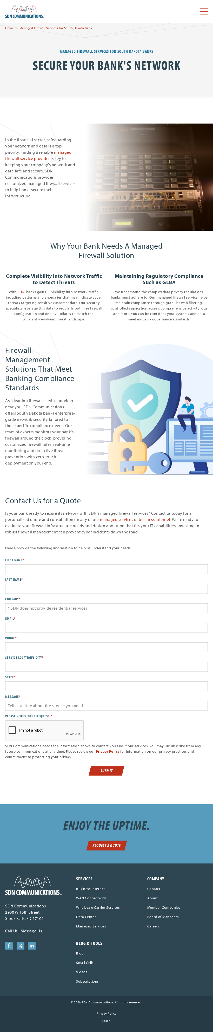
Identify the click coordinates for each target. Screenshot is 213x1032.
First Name (14, 560)
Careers (153, 926)
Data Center (86, 916)
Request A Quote (106, 845)
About (152, 898)
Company (13, 599)
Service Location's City (24, 657)
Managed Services (91, 926)
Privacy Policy (107, 751)
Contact (154, 888)
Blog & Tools (89, 943)
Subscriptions (87, 981)
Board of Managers (163, 916)
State (10, 677)
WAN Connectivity (91, 898)
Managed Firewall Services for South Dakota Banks (56, 28)
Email (10, 618)
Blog (80, 953)
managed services (116, 519)
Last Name (14, 579)
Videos (81, 972)
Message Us (31, 930)
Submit (107, 770)
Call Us (11, 930)
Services (84, 879)
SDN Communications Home (24, 11)
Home (9, 28)
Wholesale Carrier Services (98, 907)
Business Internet (90, 888)
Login (106, 1021)
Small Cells (85, 962)
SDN (20, 291)
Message (13, 696)
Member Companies (164, 907)
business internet (154, 519)
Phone (11, 638)
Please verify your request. (28, 716)
